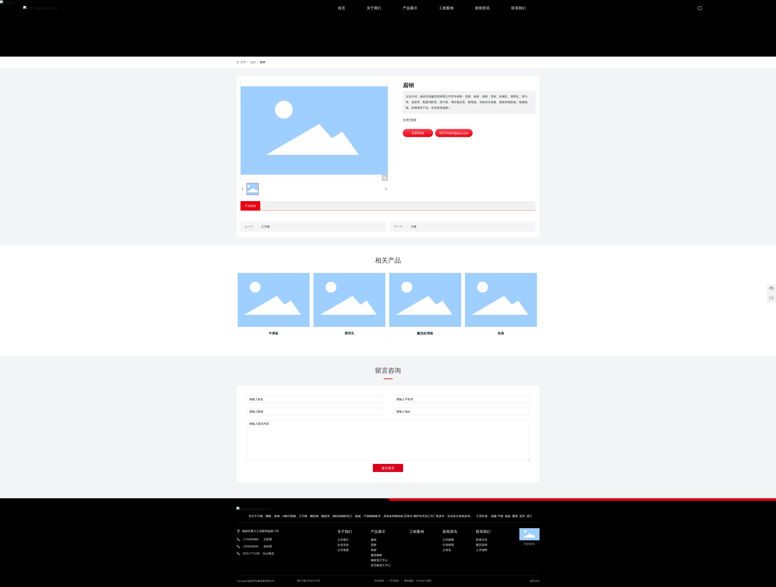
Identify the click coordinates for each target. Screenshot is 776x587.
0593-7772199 (251, 553)
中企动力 (421, 580)
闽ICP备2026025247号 (308, 580)
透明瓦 (349, 333)
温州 (522, 516)
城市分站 (535, 581)
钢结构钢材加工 (342, 516)
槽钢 (268, 516)
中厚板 (273, 333)
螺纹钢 (314, 516)
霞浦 (515, 516)
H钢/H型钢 (289, 516)
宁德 (500, 516)
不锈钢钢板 (371, 516)
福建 (494, 516)
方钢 (413, 226)
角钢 (277, 516)
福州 (429, 580)
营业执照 (379, 580)
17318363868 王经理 (257, 539)
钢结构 (399, 516)
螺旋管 (325, 516)
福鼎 (507, 516)
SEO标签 (394, 580)
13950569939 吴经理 (257, 546)
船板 (358, 516)
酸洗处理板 (425, 333)
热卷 (501, 333)
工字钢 (265, 226)
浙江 (529, 516)
